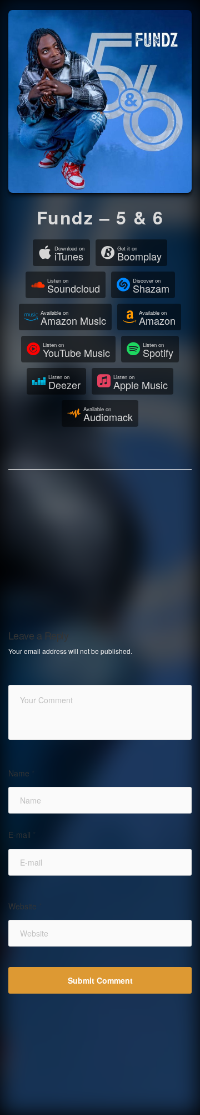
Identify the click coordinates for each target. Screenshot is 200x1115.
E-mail (22, 835)
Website (25, 906)
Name (21, 773)
